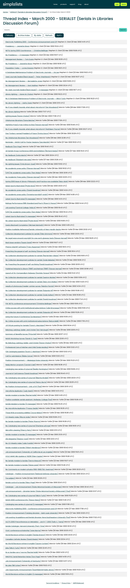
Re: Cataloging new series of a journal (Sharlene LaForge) (28, 426)
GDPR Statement (78, 583)
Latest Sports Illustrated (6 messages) (20, 199)
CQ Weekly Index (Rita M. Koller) (18, 417)
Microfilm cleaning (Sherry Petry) (18, 430)
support (72, 4)
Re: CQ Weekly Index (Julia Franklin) (19, 443)
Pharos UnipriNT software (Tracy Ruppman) (23, 247)
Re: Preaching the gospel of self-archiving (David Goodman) (29, 264)
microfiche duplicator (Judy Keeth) (19, 391)
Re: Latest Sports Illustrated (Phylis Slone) (22, 221)
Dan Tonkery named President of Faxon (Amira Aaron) (27, 133)
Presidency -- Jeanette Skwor (17, 46)
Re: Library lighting (12, 111)
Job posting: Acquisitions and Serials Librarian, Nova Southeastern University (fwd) (37, 517)
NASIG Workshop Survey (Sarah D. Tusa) (21, 338)
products (63, 4)
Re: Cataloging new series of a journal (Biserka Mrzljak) (27, 378)
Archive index (24, 35)
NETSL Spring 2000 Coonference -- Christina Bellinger (26, 50)
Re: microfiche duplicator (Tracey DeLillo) (22, 408)
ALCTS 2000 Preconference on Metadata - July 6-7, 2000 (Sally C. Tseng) (34, 522)
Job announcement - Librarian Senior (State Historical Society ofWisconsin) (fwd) (38, 491)
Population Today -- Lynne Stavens (19, 68)
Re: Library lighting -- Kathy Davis (18, 103)
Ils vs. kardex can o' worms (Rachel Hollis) (21, 552)
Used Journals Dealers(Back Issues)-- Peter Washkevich (28, 77)
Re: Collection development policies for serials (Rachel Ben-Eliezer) (32, 255)
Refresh (49, 35)
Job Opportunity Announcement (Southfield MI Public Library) (30, 570)
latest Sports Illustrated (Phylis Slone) (20, 186)
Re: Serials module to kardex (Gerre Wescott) (23, 461)
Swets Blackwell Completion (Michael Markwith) (24, 225)
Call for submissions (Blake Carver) (19, 356)
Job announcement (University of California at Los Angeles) (29, 452)
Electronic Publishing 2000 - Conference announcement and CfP (31, 42)
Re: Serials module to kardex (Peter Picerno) (23, 421)
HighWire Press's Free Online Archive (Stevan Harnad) (26, 125)
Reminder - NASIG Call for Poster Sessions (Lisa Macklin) (27, 142)
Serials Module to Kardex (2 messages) (20, 404)
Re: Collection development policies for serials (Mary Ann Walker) (31, 282)
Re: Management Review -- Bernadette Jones (23, 81)
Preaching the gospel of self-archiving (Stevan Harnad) (27, 251)
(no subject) (10, 478)
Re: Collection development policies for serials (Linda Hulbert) (30, 295)
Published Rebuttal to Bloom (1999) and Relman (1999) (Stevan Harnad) (33, 269)
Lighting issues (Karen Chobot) (17, 116)
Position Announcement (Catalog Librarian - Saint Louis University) (31, 513)
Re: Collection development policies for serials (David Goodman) (31, 299)
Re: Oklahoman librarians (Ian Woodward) (22, 138)
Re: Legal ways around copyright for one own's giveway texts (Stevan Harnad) (36, 238)
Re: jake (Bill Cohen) (13, 565)
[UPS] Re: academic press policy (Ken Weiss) (23, 173)
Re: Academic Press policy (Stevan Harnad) (22, 177)
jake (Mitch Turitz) (12, 548)
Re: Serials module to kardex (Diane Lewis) (22, 465)
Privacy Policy (66, 583)
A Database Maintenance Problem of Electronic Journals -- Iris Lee (32, 72)
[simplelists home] (12, 4)
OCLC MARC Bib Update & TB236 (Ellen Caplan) (24, 456)
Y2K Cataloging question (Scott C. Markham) (23, 351)
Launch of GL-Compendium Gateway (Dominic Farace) (27, 273)
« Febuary (9, 35)
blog (79, 4)
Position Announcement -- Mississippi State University (26, 360)
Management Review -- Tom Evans (19, 59)
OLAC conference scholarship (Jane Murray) (23, 530)
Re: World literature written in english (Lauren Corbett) (27, 543)
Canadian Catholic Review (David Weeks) (21, 539)
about (86, 4)
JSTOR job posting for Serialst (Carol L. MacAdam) (25, 325)
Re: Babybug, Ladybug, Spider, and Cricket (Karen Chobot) (28, 343)
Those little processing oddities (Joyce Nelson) (24, 413)
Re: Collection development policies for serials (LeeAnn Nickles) (30, 277)
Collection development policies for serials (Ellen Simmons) (29, 234)
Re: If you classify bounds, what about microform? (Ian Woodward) (31, 107)
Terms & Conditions (52, 583)
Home (5, 12)
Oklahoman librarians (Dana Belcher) (20, 120)
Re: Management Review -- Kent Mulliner (21, 85)
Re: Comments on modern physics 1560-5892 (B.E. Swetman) (29, 469)
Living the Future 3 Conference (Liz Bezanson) (23, 317)
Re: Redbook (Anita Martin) (16, 155)
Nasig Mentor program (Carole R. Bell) (20, 365)
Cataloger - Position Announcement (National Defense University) (31, 474)
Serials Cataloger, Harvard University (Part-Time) (25, 526)
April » (59, 35)
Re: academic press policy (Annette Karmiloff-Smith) (26, 194)
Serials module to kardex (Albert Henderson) (23, 447)
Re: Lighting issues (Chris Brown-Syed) (20, 164)
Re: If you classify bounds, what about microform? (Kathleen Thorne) (32, 129)
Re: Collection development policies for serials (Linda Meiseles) (30, 260)
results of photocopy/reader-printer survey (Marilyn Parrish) (29, 286)
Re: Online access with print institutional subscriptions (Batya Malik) (32, 321)
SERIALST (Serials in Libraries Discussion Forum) (28, 12)
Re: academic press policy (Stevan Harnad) (22, 168)
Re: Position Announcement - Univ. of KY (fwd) (23, 386)
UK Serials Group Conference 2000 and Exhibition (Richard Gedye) (31, 151)
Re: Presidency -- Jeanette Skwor (18, 64)
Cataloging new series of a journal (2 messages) (24, 504)
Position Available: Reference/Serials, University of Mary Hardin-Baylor (33, 229)
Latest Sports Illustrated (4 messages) (20, 216)
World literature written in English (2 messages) (24, 574)
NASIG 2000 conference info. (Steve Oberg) (22, 500)
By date (37, 35)
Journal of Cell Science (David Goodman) (21, 373)
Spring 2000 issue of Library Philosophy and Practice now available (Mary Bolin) (36, 181)
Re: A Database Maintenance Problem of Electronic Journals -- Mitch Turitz (35, 98)
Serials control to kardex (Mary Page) (20, 482)
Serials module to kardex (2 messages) (20, 434)
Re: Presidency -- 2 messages (17, 55)
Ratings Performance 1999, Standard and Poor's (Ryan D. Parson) (31, 203)
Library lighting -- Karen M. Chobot (19, 94)
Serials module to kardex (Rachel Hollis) (21, 395)
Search (123, 30)
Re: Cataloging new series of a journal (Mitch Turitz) (25, 495)
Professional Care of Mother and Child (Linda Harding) (26, 347)
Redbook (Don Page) (13, 146)
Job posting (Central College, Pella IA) (20, 207)
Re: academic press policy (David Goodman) (23, 190)
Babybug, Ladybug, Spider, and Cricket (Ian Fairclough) (27, 330)
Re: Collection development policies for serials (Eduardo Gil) (29, 290)
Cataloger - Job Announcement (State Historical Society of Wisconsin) (33, 487)
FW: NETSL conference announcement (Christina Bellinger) (28, 303)
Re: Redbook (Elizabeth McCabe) (18, 159)
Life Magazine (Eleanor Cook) (17, 439)
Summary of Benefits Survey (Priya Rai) (21, 334)
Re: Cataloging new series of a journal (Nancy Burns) (26, 382)
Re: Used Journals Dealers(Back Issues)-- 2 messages (26, 90)
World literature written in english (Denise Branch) (25, 535)
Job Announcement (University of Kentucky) (23, 561)
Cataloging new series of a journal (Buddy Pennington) (27, 369)
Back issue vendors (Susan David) (18, 242)
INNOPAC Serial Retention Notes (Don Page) (23, 557)
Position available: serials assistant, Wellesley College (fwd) (28, 399)
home (55, 4)
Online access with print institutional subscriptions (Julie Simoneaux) (32, 308)
